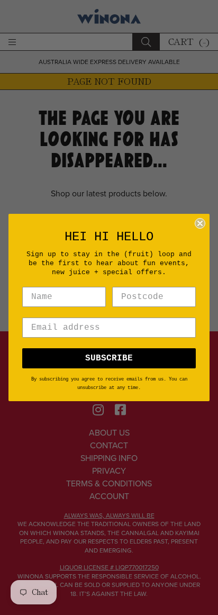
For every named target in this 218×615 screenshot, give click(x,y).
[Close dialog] (200, 223)
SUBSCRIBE (109, 358)
